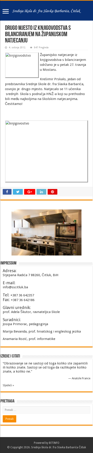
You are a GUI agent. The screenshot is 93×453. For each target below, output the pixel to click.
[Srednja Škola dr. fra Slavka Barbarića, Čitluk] (46, 10)
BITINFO (54, 442)
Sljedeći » (8, 385)
